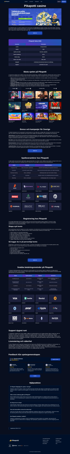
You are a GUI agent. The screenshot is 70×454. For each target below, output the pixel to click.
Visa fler (35, 375)
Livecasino (28, 88)
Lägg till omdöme (55, 359)
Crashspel (41, 88)
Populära (14, 88)
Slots (54, 88)
